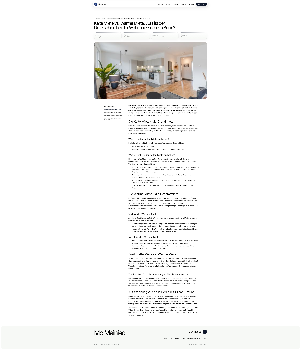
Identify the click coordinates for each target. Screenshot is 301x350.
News (99, 18)
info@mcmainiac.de (193, 338)
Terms (200, 344)
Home (95, 18)
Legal (204, 344)
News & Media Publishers (108, 18)
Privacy (195, 344)
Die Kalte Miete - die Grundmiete (112, 109)
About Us (189, 344)
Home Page (168, 338)
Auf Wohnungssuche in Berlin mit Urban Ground (112, 118)
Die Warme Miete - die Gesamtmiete (113, 112)
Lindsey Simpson (100, 37)
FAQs (183, 338)
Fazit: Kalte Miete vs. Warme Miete (113, 115)
